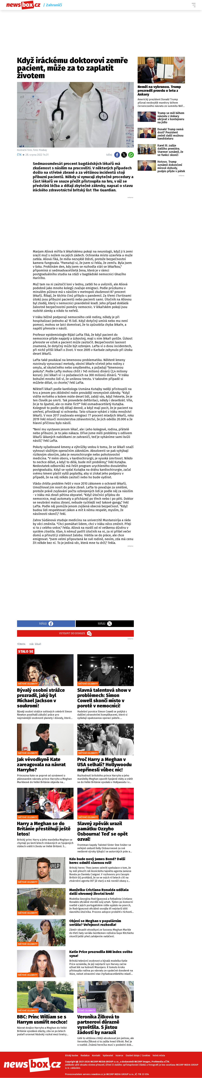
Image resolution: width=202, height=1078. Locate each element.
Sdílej (43, 623)
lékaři (38, 644)
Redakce (85, 1055)
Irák (32, 644)
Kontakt (96, 1055)
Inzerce (119, 1055)
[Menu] (194, 5)
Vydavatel (108, 1055)
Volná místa (159, 1055)
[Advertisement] (83, 222)
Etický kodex (71, 1055)
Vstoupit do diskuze (72, 633)
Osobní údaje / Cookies (138, 1055)
